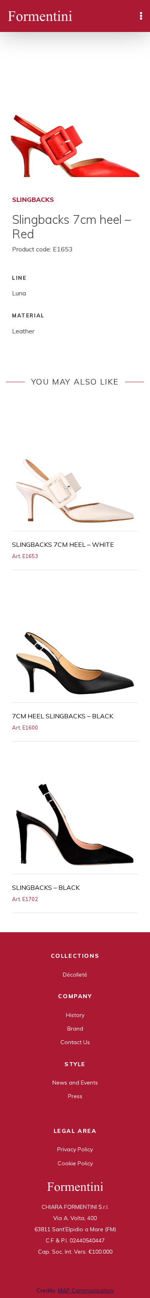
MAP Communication (86, 1290)
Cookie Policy (75, 1163)
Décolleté (75, 974)
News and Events (75, 1082)
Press (75, 1096)
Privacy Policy (75, 1149)
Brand (75, 1028)
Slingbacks (33, 199)
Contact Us (75, 1042)
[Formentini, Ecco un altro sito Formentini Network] (40, 16)
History (75, 1015)
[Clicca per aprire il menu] (141, 16)
